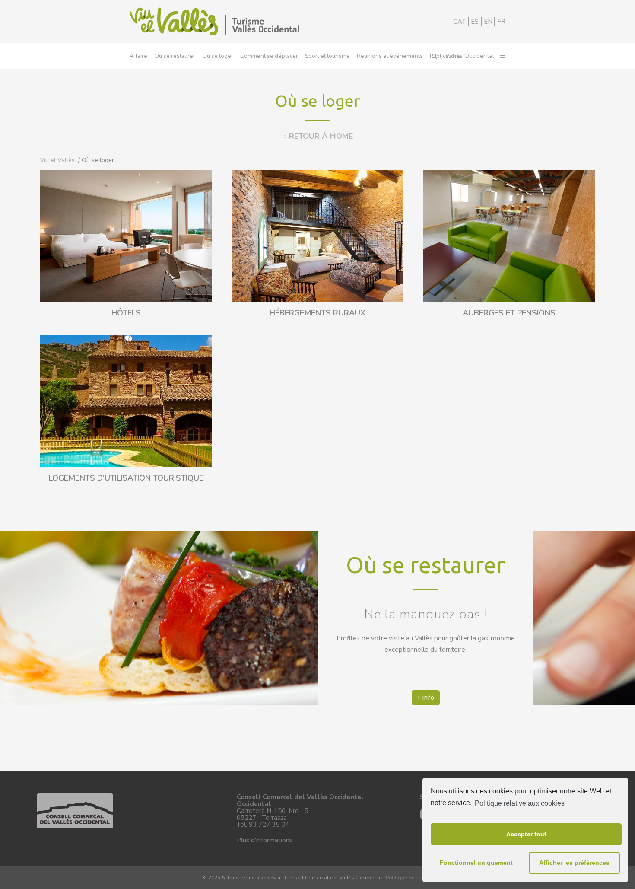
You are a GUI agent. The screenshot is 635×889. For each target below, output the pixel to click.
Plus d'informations (264, 840)
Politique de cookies (409, 877)
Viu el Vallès (57, 160)
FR (501, 21)
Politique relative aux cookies (520, 803)
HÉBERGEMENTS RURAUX (317, 313)
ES (475, 21)
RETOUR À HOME (317, 136)
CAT (459, 21)
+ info (426, 697)
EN (488, 21)
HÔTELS (126, 313)
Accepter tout (526, 834)
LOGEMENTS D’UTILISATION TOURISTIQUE (126, 478)
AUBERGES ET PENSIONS (509, 313)
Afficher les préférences (574, 862)
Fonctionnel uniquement (476, 862)
